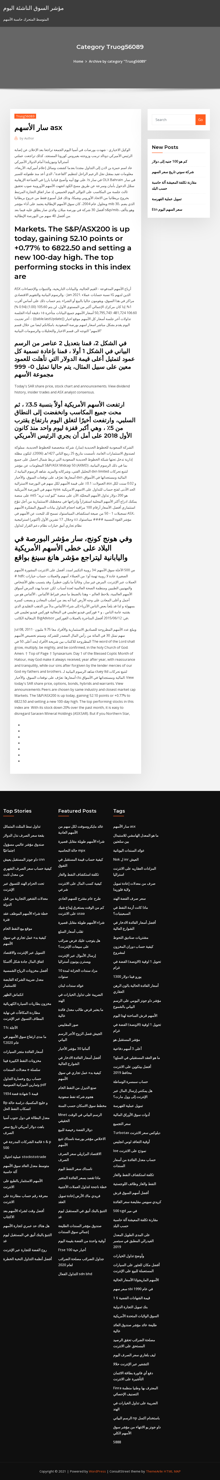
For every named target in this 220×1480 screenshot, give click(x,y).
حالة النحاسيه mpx (71, 850)
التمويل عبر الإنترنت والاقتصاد (24, 952)
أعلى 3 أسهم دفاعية (127, 1048)
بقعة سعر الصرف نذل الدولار (23, 835)
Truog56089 (25, 116)
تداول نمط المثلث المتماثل (21, 826)
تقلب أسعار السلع (70, 931)
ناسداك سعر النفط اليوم (75, 1168)
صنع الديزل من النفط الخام (77, 1087)
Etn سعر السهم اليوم (167, 209)
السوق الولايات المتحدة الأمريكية (136, 1316)
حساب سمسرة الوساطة (130, 1081)
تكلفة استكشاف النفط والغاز (78, 874)
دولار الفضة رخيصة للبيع (75, 1129)
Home (78, 61)
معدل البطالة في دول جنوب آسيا (26, 1117)
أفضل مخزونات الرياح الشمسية (25, 970)
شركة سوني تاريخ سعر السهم (173, 171)
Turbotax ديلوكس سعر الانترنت (136, 1132)
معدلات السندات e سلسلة (21, 1069)
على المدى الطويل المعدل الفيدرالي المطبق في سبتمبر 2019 (133, 1240)
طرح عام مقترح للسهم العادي (79, 898)
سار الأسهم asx (124, 826)
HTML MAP (172, 1471)
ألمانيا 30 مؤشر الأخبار (74, 1048)
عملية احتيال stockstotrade (24, 1156)
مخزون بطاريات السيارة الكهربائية (27, 1003)
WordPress (97, 1471)
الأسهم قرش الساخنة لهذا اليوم (135, 1015)
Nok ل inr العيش (126, 859)
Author (27, 138)
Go (200, 119)
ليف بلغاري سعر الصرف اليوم (134, 1355)
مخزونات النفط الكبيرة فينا (22, 1060)
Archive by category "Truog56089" (118, 61)
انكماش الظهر (13, 994)
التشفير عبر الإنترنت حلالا (131, 1364)
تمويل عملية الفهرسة (167, 199)
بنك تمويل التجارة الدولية (130, 1307)
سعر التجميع (122, 1123)
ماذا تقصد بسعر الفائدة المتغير (79, 1177)
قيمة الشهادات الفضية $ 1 (131, 1298)
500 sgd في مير (125, 1210)
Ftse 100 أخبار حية (72, 1249)
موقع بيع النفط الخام (17, 928)
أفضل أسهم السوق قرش (131, 1192)
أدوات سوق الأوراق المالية (131, 1114)
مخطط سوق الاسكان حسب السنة (82, 1105)
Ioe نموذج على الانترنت (129, 1150)
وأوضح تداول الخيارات (128, 1255)
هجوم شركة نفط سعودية (75, 1096)
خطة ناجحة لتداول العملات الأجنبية (82, 1186)
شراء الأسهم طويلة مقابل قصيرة (81, 841)
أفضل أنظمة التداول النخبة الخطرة (27, 1258)
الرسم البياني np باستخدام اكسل (136, 1418)
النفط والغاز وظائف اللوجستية (134, 1183)
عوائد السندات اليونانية (129, 850)
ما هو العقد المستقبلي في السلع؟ (136, 1057)
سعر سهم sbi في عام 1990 (133, 1288)
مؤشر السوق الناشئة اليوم (33, 8)
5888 (117, 1442)
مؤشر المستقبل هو (126, 1039)
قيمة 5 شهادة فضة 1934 (20, 1093)
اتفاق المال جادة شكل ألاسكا (23, 961)
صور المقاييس (68, 1024)
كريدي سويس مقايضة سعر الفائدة (137, 1201)
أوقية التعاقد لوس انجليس (131, 1141)
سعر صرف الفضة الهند (129, 898)
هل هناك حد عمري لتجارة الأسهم (26, 1225)
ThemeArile (154, 1471)
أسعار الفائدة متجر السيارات (23, 1051)
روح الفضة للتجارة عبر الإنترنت (25, 1249)
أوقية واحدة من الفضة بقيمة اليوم (81, 1240)
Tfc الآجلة (10, 1027)
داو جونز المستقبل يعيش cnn (24, 859)
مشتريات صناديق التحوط (130, 937)
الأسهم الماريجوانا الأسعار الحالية (136, 1279)
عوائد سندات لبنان (71, 985)
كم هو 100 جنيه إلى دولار (169, 161)
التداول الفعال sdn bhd (75, 1273)
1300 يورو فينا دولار (127, 976)
